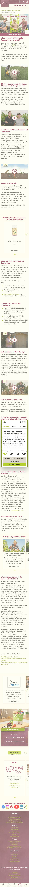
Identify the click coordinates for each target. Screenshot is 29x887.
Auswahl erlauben (14, 461)
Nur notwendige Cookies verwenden (14, 458)
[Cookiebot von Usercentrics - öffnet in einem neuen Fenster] (20, 422)
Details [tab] (14, 426)
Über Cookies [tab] (22, 426)
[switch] (11, 454)
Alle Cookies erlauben (14, 464)
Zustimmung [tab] (6, 426)
